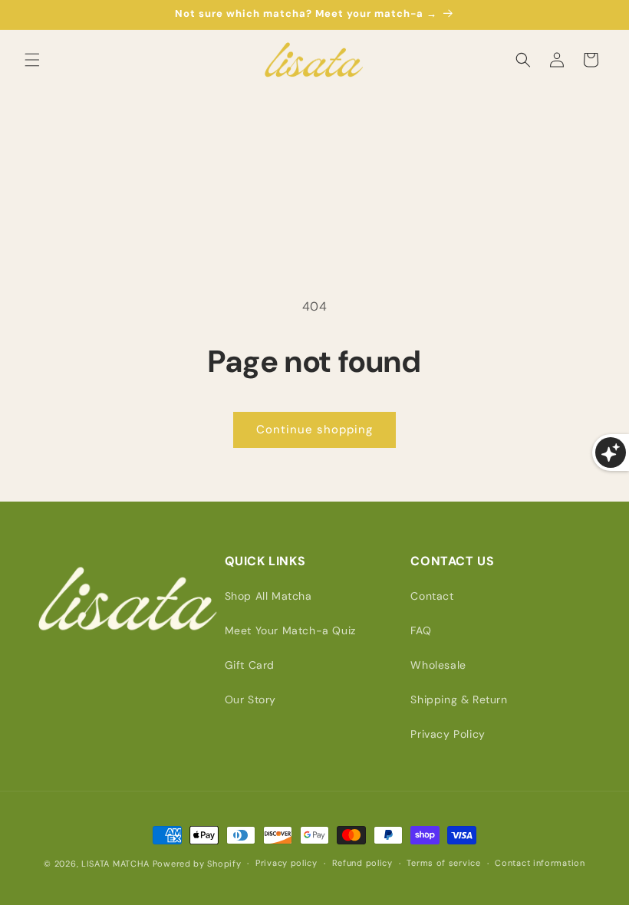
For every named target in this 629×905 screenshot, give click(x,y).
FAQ (420, 630)
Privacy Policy (447, 734)
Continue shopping (314, 429)
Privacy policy (286, 862)
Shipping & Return (458, 699)
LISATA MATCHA (115, 863)
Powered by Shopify (197, 863)
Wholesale (438, 665)
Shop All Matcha (268, 596)
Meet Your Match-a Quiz (290, 630)
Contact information (540, 862)
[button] (32, 60)
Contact (431, 596)
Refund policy (362, 862)
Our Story (250, 699)
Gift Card (250, 665)
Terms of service (443, 862)
